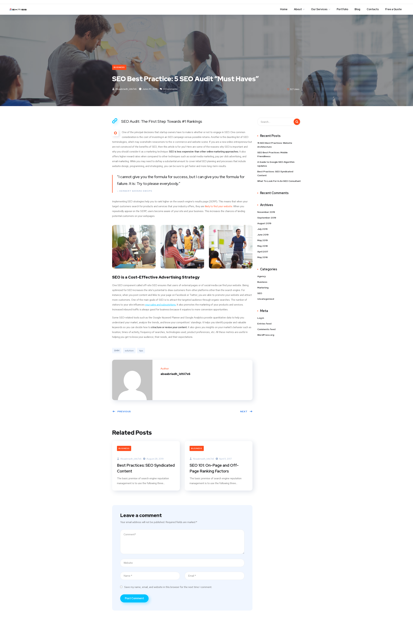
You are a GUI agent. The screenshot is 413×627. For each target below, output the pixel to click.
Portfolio (342, 9)
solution (129, 350)
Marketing (262, 287)
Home (283, 9)
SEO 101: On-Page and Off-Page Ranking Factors (214, 468)
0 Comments (170, 89)
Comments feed (266, 329)
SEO (259, 293)
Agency (261, 276)
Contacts (373, 9)
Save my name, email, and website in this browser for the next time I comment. (168, 587)
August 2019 (264, 223)
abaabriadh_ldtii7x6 (126, 89)
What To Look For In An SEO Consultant (279, 181)
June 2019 (262, 234)
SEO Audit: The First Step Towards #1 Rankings (161, 121)
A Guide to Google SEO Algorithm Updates (275, 164)
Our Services (319, 9)
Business (119, 67)
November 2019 (266, 212)
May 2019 (262, 240)
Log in (260, 317)
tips (141, 350)
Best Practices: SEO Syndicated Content (146, 468)
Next (243, 411)
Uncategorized (265, 298)
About (298, 9)
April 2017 (262, 251)
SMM (116, 350)
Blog (357, 9)
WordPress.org (265, 334)
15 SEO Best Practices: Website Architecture (274, 144)
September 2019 (266, 217)
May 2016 (262, 257)
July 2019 (262, 229)
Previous (124, 411)
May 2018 (262, 245)
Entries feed (264, 323)
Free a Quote (393, 9)
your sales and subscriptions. (160, 304)
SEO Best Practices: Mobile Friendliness (272, 154)
